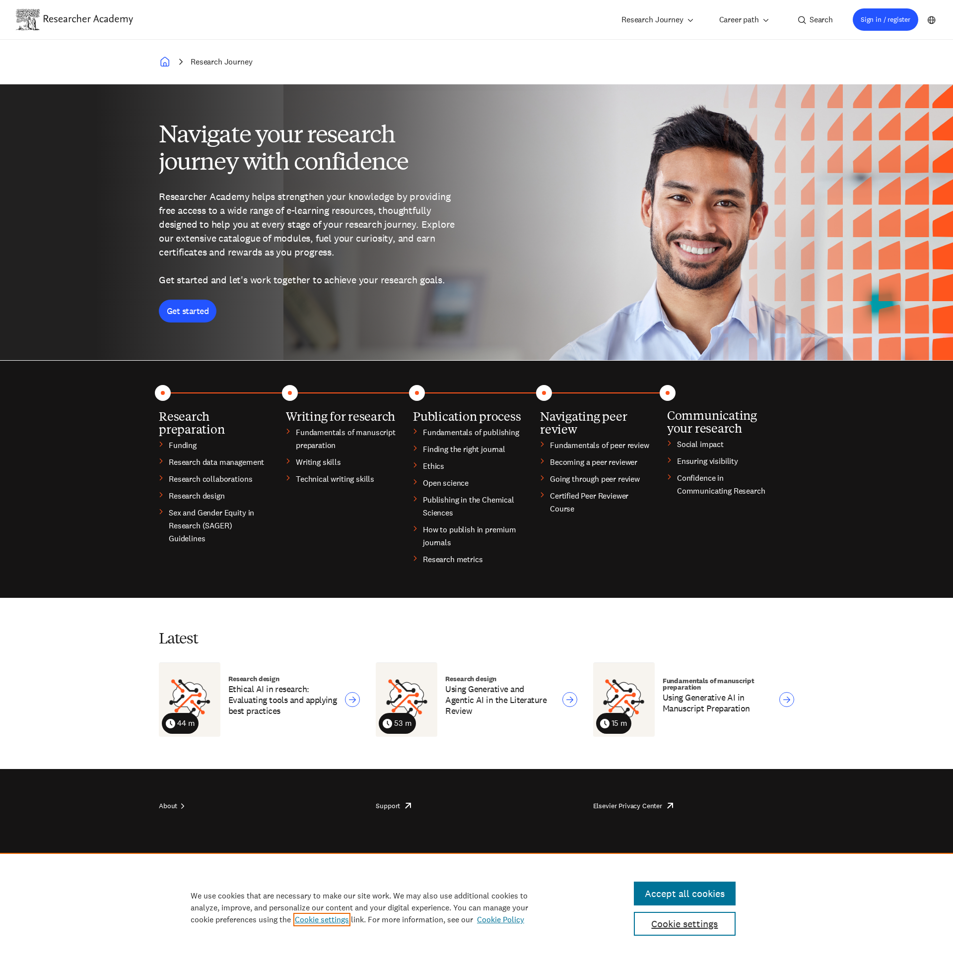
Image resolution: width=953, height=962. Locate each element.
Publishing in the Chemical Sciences (468, 506)
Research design (197, 496)
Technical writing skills (335, 479)
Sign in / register (885, 19)
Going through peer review (595, 479)
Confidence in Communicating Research (721, 484)
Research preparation (191, 422)
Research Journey (652, 19)
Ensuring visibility (707, 461)
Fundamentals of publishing (471, 432)
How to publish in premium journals (469, 536)
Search (821, 19)
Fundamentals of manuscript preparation (346, 438)
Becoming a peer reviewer (593, 462)
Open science (446, 483)
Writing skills (318, 462)
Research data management (216, 462)
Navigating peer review (583, 422)
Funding (183, 445)
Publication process (467, 416)
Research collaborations (210, 479)
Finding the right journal (464, 449)
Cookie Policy (500, 919)
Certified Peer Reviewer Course (589, 502)
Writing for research (340, 416)
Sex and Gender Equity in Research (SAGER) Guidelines (211, 526)
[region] (476, 907)
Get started (187, 311)
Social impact (700, 444)
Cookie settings (322, 919)
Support (388, 805)
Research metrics (452, 559)
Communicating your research (712, 421)
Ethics (433, 466)
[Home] (88, 19)
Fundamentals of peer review (599, 445)
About (168, 805)
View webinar (352, 699)
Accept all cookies (685, 893)
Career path (739, 19)
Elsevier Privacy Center (627, 805)
